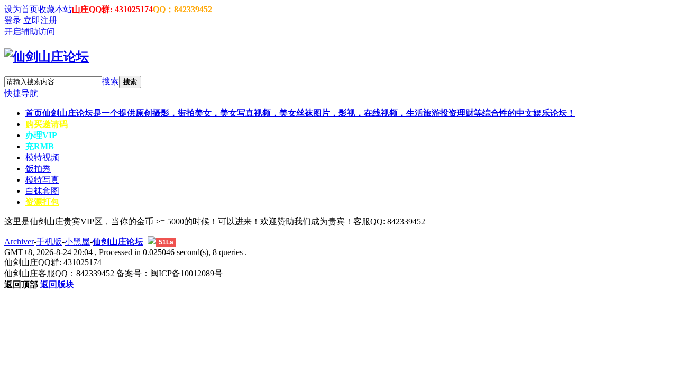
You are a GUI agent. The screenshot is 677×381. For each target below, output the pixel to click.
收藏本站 (55, 9)
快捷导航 (21, 93)
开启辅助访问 (29, 31)
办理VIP (41, 135)
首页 (300, 112)
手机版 (49, 241)
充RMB (39, 146)
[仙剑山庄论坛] (46, 57)
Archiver (19, 241)
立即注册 (40, 20)
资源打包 (42, 201)
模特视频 (42, 157)
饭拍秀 (38, 168)
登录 (12, 20)
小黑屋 (77, 241)
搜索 (110, 81)
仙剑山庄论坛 (118, 241)
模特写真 (42, 179)
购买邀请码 (46, 124)
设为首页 (21, 9)
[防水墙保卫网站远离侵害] (152, 241)
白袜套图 (42, 190)
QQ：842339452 (182, 9)
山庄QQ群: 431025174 (112, 9)
